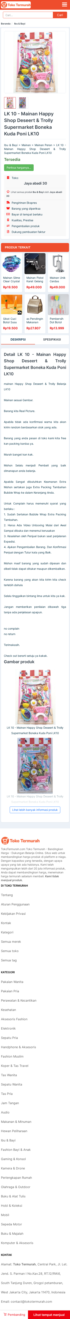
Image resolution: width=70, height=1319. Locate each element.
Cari (60, 15)
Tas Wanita (9, 1075)
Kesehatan (8, 1010)
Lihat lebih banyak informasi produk (35, 809)
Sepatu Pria (9, 1038)
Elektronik (8, 1028)
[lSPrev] (9, 62)
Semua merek (11, 942)
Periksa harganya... (19, 167)
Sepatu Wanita (11, 1084)
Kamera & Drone (13, 1168)
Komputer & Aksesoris (17, 1243)
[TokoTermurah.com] (21, 5)
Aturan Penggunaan (15, 904)
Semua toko (10, 951)
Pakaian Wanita (12, 982)
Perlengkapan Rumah (16, 1178)
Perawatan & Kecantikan (18, 1000)
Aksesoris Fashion (14, 1019)
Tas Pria (7, 1094)
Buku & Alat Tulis (13, 1196)
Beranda (5, 23)
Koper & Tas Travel (14, 1066)
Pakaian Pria (10, 991)
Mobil (5, 1215)
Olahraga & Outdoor (15, 1187)
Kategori (7, 932)
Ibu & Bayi (19, 23)
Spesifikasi (52, 339)
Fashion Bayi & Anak (16, 1150)
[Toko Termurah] (20, 840)
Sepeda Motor (11, 1224)
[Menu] (64, 4)
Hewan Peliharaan (14, 1131)
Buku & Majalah (12, 1233)
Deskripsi (18, 339)
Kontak (6, 923)
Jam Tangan (10, 1103)
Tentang (7, 895)
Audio (5, 1112)
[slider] (10, 103)
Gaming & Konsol (13, 1159)
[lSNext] (61, 62)
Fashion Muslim (12, 1056)
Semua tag (9, 960)
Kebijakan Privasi (13, 914)
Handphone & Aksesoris (18, 1047)
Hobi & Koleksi (11, 1205)
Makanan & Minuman (16, 1122)
